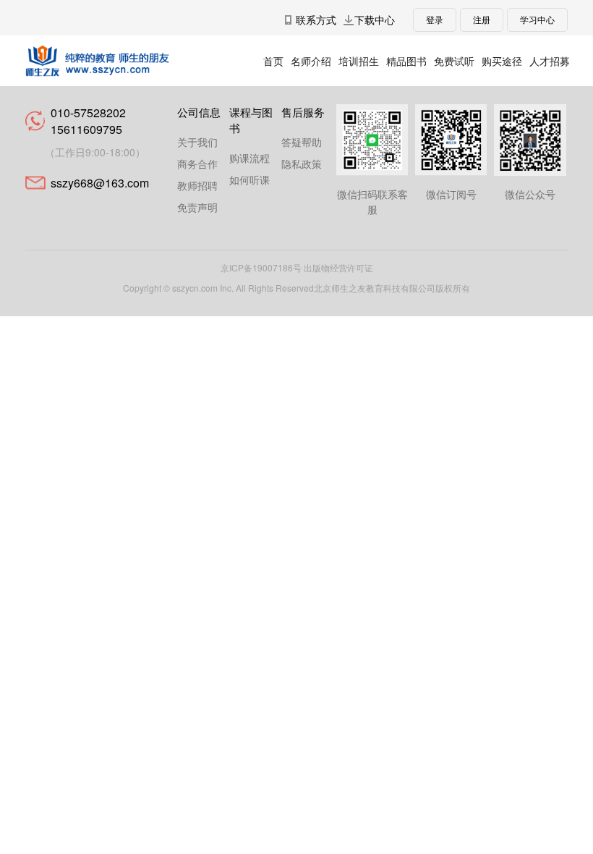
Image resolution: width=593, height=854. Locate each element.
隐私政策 (301, 163)
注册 (481, 19)
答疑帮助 (301, 142)
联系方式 (316, 19)
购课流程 (249, 158)
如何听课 (249, 179)
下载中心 (374, 19)
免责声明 (197, 207)
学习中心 (537, 19)
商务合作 (197, 163)
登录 (434, 19)
